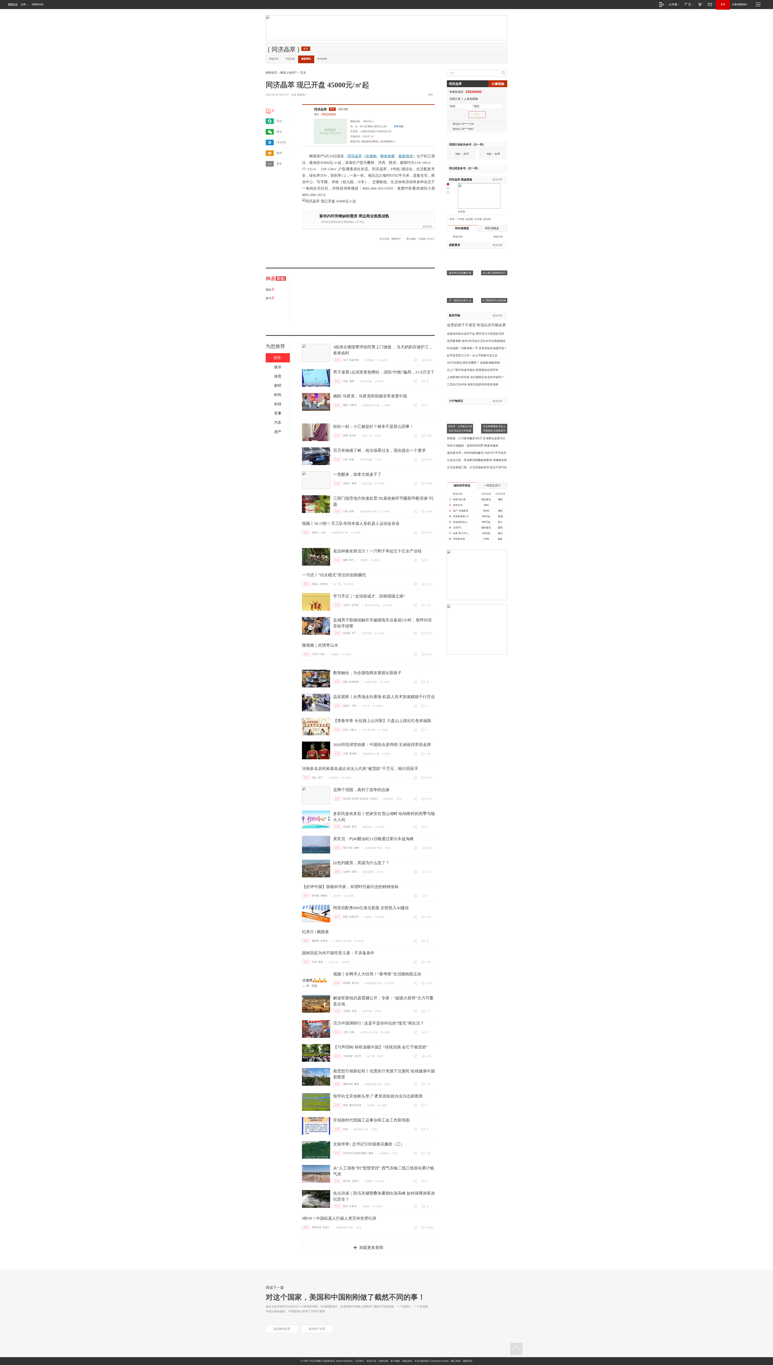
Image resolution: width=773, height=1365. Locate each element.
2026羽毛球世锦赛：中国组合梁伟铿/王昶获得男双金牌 (382, 744)
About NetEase (344, 1361)
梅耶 (345, 405)
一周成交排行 (492, 485)
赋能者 (315, 940)
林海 (345, 1105)
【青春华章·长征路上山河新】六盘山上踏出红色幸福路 (382, 720)
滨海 (351, 1032)
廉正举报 (456, 1361)
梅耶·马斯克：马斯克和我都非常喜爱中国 (370, 396)
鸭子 (351, 560)
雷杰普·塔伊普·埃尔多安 (356, 798)
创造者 (324, 940)
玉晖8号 (457, 527)
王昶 (345, 753)
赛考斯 (346, 983)
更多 (279, 163)
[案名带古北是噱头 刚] (460, 253)
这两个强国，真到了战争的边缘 (361, 789)
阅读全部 (497, 179)
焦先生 (353, 435)
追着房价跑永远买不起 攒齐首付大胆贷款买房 (475, 333)
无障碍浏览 (37, 4)
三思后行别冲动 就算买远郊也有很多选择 (472, 384)
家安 (354, 826)
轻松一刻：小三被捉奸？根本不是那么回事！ (373, 426)
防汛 (345, 1206)
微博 (279, 153)
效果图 (461, 211)
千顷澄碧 (348, 1056)
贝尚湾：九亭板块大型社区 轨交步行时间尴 (460, 428)
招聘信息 (383, 1361)
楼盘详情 (355, 141)
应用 (23, 4)
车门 (354, 633)
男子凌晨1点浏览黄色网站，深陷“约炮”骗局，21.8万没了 (383, 372)
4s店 (345, 459)
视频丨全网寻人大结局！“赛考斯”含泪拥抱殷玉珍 (377, 974)
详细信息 (290, 58)
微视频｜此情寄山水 (320, 645)
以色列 (373, 798)
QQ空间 (281, 142)
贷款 (314, 777)
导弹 (354, 1011)
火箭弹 (346, 1011)
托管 (314, 962)
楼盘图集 (460, 179)
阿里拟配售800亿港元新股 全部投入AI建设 (371, 908)
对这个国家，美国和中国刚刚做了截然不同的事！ (345, 1297)
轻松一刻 (367, 435)
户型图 (460, 219)
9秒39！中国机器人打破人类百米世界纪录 (339, 1218)
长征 (345, 729)
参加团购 (322, 58)
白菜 (345, 511)
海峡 (356, 847)
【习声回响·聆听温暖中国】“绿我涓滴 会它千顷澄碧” (380, 1047)
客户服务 (395, 1361)
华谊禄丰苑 (459, 539)
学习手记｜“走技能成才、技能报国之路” (369, 596)
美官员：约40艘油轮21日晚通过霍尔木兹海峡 (373, 839)
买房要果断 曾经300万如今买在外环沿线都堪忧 (476, 341)
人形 (322, 532)
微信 (279, 131)
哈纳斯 (346, 826)
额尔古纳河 (355, 1105)
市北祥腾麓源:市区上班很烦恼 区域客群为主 (494, 430)
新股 (345, 916)
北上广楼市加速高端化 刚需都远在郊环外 (472, 369)
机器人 (315, 532)
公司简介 (360, 1361)
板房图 (469, 219)
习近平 (346, 605)
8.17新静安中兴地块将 (494, 300)
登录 (722, 4)
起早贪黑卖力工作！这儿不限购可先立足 (472, 355)
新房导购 (454, 315)
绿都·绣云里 (459, 499)
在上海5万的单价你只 (494, 272)
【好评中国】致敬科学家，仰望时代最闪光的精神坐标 (350, 886)
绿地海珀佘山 (460, 522)
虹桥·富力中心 (460, 533)
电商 (345, 681)
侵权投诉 (467, 1361)
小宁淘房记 (456, 400)
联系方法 (371, 1361)
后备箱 (346, 633)
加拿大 (346, 483)
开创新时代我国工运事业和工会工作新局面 (371, 1120)
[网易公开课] (674, 4)
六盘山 (353, 729)
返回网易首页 (281, 1328)
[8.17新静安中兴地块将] (494, 281)
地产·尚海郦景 (460, 510)
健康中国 (348, 1084)
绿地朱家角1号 (461, 516)
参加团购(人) (387, 141)
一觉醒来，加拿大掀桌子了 (357, 474)
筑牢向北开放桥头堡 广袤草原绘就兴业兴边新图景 (378, 1096)
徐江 (345, 360)
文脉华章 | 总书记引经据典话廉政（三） (368, 1144)
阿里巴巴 (354, 916)
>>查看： (452, 219)
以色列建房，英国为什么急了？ (361, 862)
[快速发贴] (269, 111)
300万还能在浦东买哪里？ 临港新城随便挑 (473, 362)
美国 (354, 483)
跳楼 (345, 435)
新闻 (337, 360)
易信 (279, 121)
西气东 (346, 1181)
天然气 (355, 1181)
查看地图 (398, 126)
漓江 (322, 654)
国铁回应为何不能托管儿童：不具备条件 (338, 953)
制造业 (324, 584)
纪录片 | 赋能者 (315, 932)
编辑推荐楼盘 (462, 485)
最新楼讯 (306, 58)
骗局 (351, 381)
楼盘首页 (274, 58)
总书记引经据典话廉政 (355, 1153)
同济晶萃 (320, 109)
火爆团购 (497, 84)
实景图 (478, 219)
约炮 (345, 381)
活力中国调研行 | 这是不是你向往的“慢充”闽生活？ (378, 1023)
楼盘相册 (387, 156)
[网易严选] (688, 4)
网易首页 (13, 4)
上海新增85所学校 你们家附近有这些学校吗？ (475, 377)
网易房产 (302, 94)
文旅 (345, 1032)
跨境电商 (354, 681)
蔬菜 (351, 511)
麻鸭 (345, 560)
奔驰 (351, 459)
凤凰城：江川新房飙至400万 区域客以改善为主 (476, 438)
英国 (354, 871)
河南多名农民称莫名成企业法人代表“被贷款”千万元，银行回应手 (360, 768)
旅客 (320, 962)
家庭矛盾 (354, 360)
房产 (320, 777)
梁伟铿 (353, 753)
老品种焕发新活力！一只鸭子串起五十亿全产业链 (377, 551)
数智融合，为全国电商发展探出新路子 (367, 673)
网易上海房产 (288, 72)
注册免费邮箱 (739, 4)
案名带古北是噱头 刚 (460, 272)
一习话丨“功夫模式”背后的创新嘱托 (334, 575)
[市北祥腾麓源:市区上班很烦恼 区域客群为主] (494, 407)
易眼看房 (427, 226)
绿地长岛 (458, 505)
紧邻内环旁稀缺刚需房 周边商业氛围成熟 (354, 216)
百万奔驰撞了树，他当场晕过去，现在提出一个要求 (379, 450)
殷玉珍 (355, 983)
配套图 (487, 219)
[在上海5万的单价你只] (494, 253)
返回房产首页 (317, 1328)
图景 (356, 1084)
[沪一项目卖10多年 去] (460, 281)
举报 (430, 95)
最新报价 (405, 156)
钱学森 (315, 895)
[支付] (700, 4)
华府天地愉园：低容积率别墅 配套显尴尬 (472, 445)
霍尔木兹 (348, 847)
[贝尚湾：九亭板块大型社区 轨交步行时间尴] (460, 407)
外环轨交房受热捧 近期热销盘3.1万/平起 (342, 222)
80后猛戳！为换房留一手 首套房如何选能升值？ (477, 348)
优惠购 (371, 156)
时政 (345, 1129)
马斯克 (353, 405)
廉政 (371, 1153)
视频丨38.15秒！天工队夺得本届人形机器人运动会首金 (351, 523)
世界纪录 (316, 1227)
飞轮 (354, 705)
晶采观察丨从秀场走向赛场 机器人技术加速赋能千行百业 (384, 696)
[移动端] (661, 4)
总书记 (355, 605)
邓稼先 (324, 895)
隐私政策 (407, 1361)
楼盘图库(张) (370, 141)
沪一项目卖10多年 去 (460, 300)
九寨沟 (353, 1206)
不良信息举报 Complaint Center (431, 1361)
